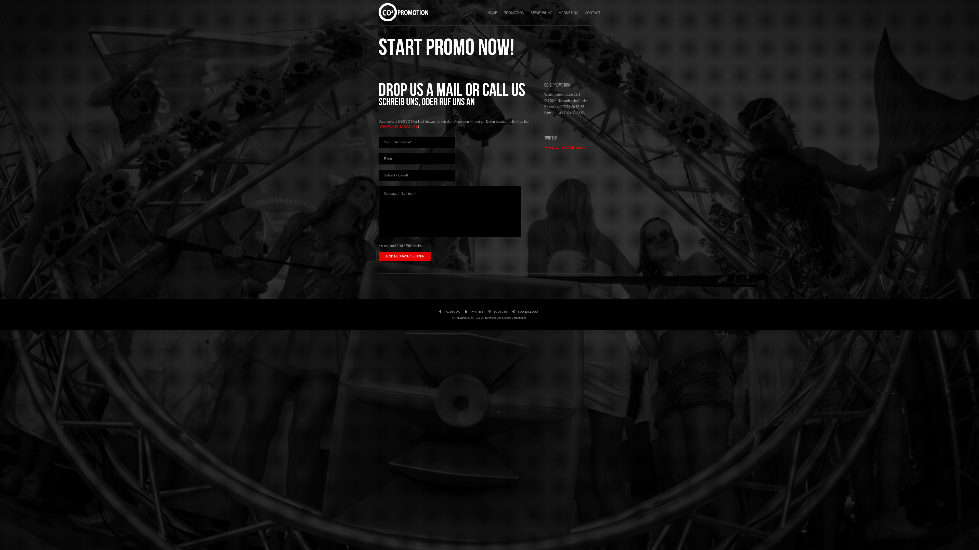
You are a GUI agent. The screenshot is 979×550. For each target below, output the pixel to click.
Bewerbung (541, 13)
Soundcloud (528, 311)
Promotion (514, 13)
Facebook (452, 311)
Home (492, 13)
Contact (592, 13)
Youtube (500, 311)
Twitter (476, 311)
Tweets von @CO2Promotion (565, 147)
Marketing (568, 13)
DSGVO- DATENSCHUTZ (399, 126)
